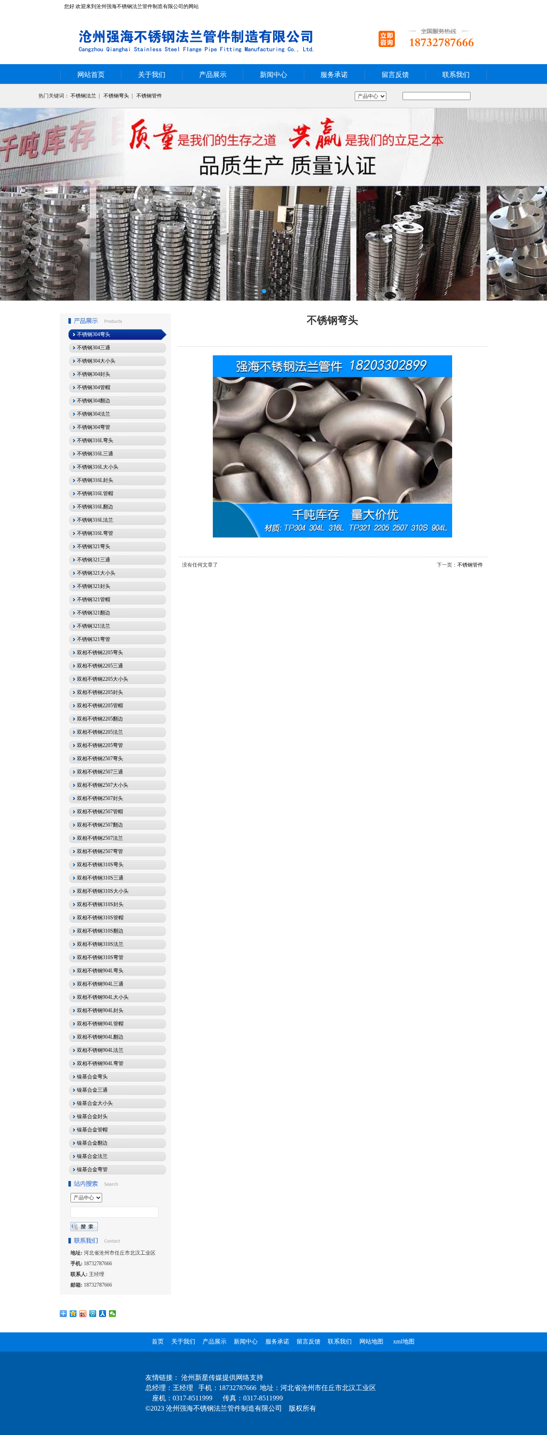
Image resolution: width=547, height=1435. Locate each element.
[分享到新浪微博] (83, 1313)
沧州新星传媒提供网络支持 (222, 1377)
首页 (158, 1341)
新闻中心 (273, 74)
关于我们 (151, 74)
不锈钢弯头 (116, 96)
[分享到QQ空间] (73, 1313)
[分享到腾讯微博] (93, 1313)
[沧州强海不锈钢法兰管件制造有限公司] (273, 204)
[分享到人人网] (102, 1313)
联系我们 (456, 74)
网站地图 (371, 1341)
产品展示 (212, 74)
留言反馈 (395, 74)
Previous (15, 204)
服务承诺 (334, 74)
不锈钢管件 (149, 96)
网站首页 (91, 74)
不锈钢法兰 (83, 96)
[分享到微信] (112, 1313)
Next (532, 204)
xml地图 (404, 1341)
